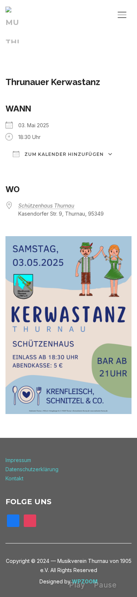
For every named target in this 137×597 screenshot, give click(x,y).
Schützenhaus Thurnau (46, 205)
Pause (105, 584)
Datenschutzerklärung (31, 469)
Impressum (18, 460)
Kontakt (14, 478)
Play (77, 584)
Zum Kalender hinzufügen (63, 154)
